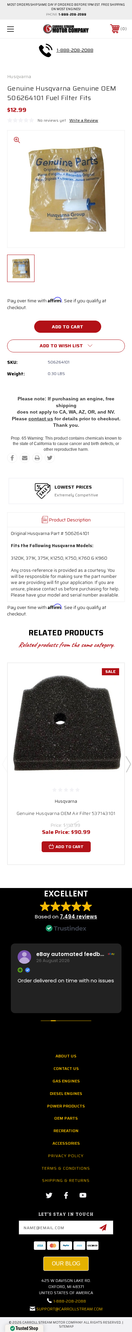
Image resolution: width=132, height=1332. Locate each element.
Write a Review (83, 120)
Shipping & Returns (66, 1180)
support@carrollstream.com (69, 1309)
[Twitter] (50, 458)
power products (66, 1106)
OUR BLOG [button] (66, 1263)
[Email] (25, 458)
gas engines (66, 1081)
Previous (4, 763)
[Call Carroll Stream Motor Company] (45, 50)
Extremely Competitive (76, 495)
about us (66, 1056)
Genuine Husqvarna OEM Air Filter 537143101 (66, 813)
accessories (66, 1143)
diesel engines (66, 1093)
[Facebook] (12, 458)
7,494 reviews (78, 916)
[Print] (37, 458)
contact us (40, 418)
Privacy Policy (66, 1155)
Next (128, 763)
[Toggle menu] (19, 29)
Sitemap (66, 1326)
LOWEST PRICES (73, 487)
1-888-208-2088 (72, 14)
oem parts (66, 1118)
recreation (66, 1130)
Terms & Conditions (66, 1168)
